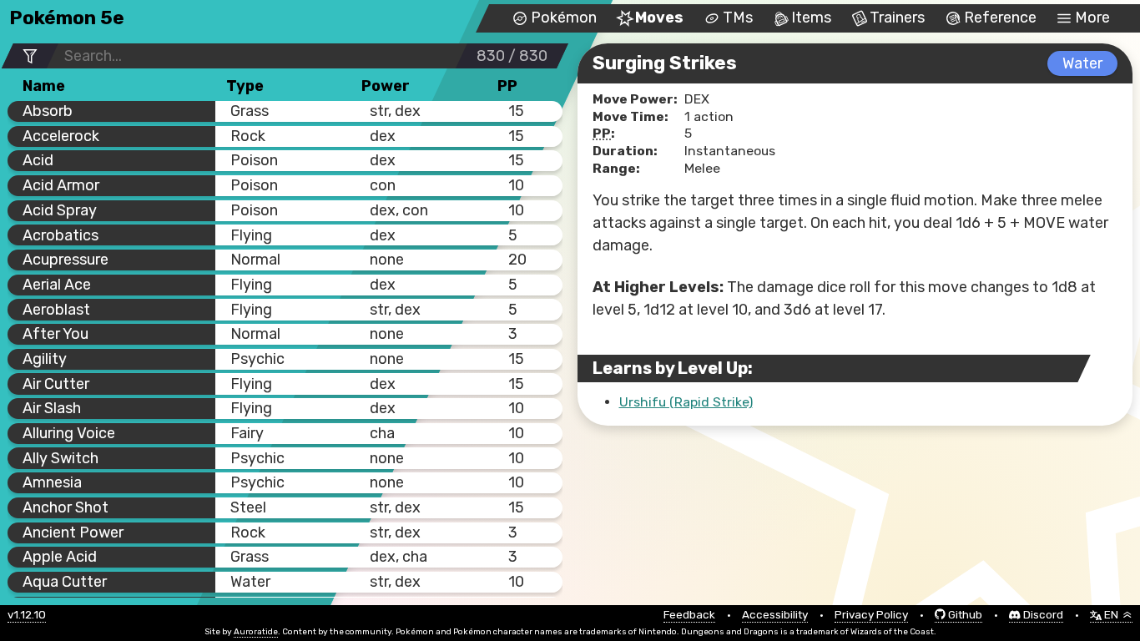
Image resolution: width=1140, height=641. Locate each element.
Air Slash (52, 408)
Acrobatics (60, 235)
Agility (45, 359)
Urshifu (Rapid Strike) (686, 402)
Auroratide (256, 632)
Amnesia (52, 482)
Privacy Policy (871, 614)
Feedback (689, 614)
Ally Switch (60, 458)
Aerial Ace (57, 284)
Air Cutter (56, 384)
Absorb (48, 111)
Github (965, 614)
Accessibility (775, 614)
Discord (1043, 614)
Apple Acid (60, 557)
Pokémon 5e (66, 18)
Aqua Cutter (65, 582)
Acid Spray (60, 210)
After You (55, 334)
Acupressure (65, 259)
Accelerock (61, 136)
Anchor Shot (65, 507)
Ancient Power (73, 532)
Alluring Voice (69, 433)
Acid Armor (61, 185)
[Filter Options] (30, 56)
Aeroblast (56, 309)
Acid (38, 160)
